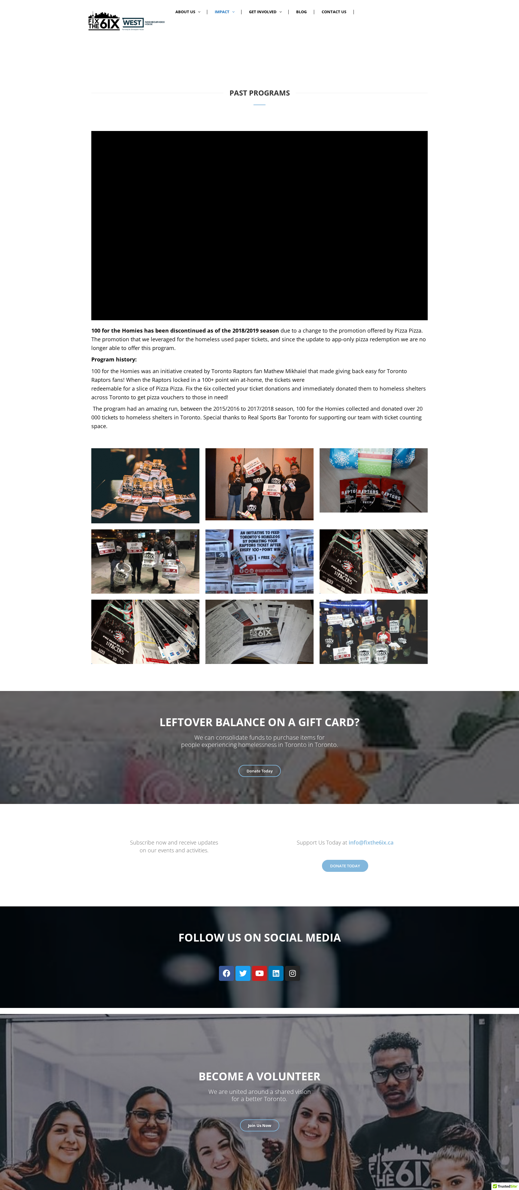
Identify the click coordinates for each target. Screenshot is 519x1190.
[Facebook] (226, 973)
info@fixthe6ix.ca (371, 842)
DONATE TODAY (345, 866)
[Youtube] (259, 973)
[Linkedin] (276, 973)
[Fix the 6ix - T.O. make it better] (126, 20)
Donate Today (260, 771)
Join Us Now (259, 1125)
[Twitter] (242, 973)
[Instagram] (292, 973)
